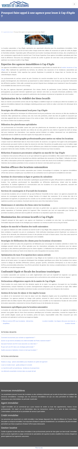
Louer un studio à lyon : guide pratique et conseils (16, 365)
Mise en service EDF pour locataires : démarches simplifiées (18, 322)
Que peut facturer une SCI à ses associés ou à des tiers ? (19, 344)
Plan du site (39, 448)
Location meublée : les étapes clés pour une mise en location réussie (58, 322)
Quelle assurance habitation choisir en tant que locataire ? (19, 350)
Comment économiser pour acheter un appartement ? (18, 337)
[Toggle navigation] (74, 4)
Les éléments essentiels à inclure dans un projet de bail (18, 371)
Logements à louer (8, 32)
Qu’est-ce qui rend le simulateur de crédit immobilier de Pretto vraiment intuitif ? (26, 341)
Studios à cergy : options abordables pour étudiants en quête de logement (24, 362)
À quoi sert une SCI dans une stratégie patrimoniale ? (17, 347)
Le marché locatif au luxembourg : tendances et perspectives (20, 368)
